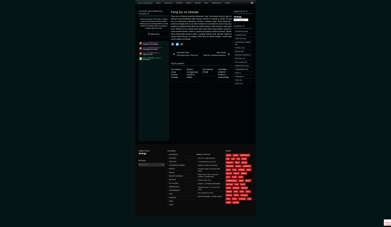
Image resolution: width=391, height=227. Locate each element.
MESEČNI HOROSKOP (242, 55)
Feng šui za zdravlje (184, 12)
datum (237, 162)
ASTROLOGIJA (168, 3)
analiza (229, 155)
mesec (234, 177)
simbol (228, 188)
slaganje (229, 191)
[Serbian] (240, 17)
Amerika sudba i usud (204, 180)
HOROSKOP (246, 166)
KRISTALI (188, 3)
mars (228, 177)
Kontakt (227, 3)
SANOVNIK (198, 3)
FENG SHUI (238, 38)
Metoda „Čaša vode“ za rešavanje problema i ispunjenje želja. (208, 175)
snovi (235, 191)
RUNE (237, 73)
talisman (229, 195)
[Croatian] (237, 17)
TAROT (206, 3)
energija (244, 162)
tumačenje (244, 195)
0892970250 (154, 34)
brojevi (244, 159)
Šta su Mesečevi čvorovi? (205, 193)
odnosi (241, 181)
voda (249, 199)
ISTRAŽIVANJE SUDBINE (243, 42)
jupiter (228, 170)
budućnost (230, 162)
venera (234, 199)
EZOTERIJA (179, 3)
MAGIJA (158, 3)
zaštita (228, 202)
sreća (241, 191)
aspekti (235, 155)
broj (238, 159)
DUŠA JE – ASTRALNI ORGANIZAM (209, 184)
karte (234, 170)
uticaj (228, 199)
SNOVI (237, 80)
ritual (236, 184)
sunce (248, 191)
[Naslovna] (144, 3)
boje (228, 159)
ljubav (248, 170)
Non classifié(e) (239, 62)
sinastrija (244, 188)
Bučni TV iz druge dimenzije (206, 158)
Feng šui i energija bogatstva (214, 55)
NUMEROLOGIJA (216, 3)
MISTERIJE (238, 58)
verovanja (242, 199)
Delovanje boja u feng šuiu (187, 55)
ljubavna (229, 173)
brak (233, 159)
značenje (235, 202)
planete (248, 181)
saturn (243, 184)
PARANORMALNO (240, 69)
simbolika (236, 188)
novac (241, 177)
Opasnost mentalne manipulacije (207, 165)
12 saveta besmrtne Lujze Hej (207, 162)
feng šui (238, 166)
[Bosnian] (235, 17)
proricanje (229, 184)
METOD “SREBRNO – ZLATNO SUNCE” (210, 196)
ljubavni (236, 173)
